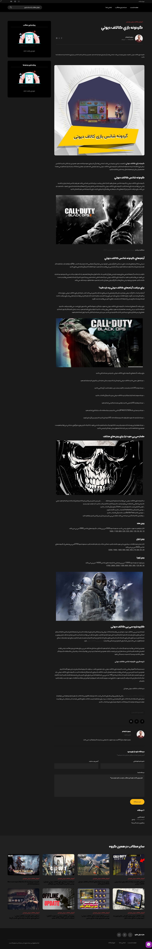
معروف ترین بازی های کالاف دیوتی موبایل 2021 (119, 250)
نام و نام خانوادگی (138, 761)
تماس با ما (109, 7)
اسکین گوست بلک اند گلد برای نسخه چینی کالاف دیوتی (129, 883)
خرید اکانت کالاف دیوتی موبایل (134, 696)
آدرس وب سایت (93, 761)
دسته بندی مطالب (121, 7)
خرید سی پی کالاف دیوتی (95, 641)
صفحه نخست (134, 7)
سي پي (103, 501)
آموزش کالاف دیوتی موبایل (136, 879)
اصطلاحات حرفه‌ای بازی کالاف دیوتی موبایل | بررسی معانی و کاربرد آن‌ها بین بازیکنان (58, 883)
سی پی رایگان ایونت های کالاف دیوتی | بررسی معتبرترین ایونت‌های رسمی (95, 917)
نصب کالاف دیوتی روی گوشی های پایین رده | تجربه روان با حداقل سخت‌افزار (128, 917)
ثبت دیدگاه (137, 802)
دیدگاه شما (140, 773)
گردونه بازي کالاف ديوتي (137, 712)
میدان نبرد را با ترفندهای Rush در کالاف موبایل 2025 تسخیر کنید (93, 883)
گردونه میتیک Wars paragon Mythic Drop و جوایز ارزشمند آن (23, 883)
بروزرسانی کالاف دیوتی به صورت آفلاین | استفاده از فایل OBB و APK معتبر (60, 917)
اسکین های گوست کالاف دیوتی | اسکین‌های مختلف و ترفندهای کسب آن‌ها (24, 917)
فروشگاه (141, 1)
